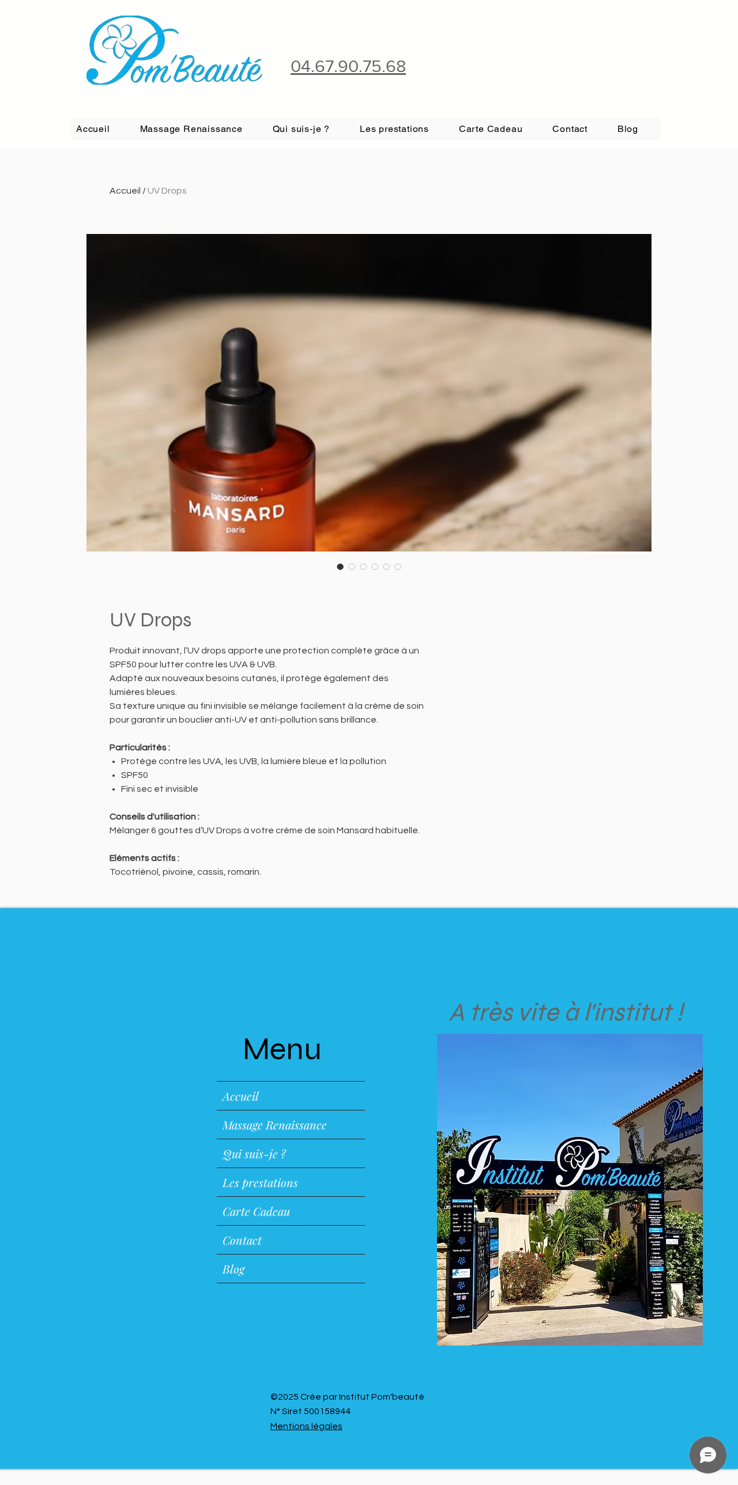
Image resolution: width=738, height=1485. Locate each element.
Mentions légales (306, 1426)
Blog (233, 1268)
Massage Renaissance (275, 1124)
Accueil (125, 190)
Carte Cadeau (256, 1211)
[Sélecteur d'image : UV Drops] (340, 566)
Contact (242, 1240)
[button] (403, 129)
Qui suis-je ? (254, 1153)
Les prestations (260, 1182)
